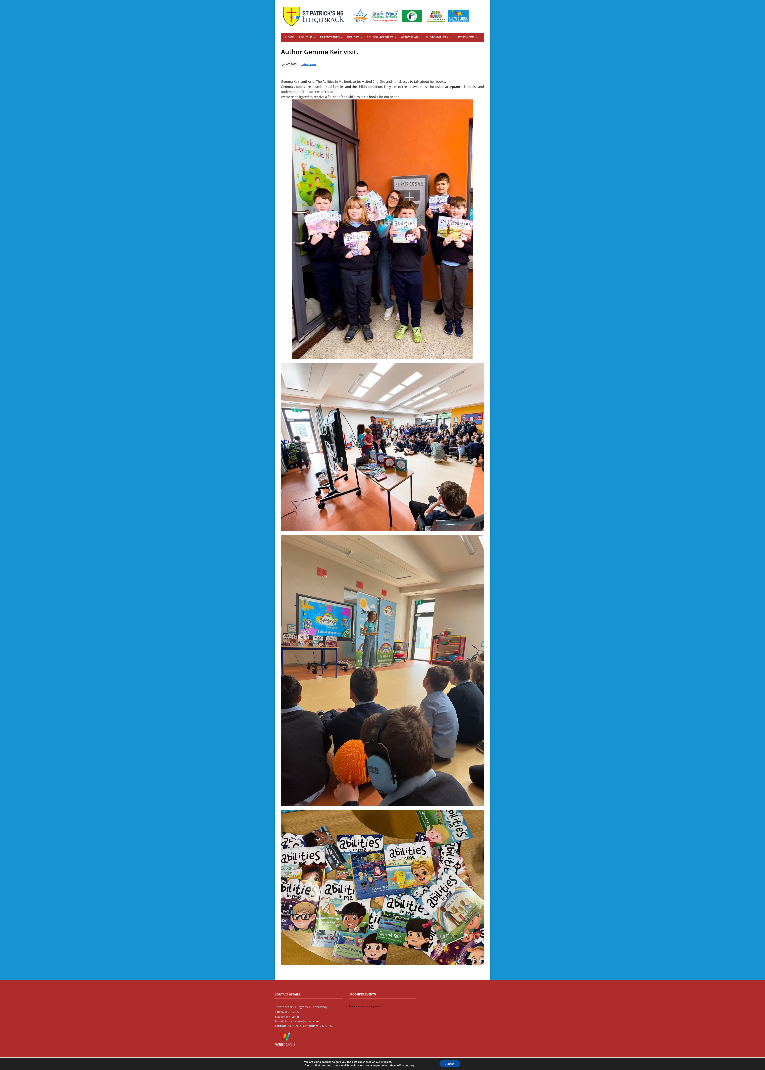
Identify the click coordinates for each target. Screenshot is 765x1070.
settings (410, 1065)
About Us (305, 37)
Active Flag (409, 37)
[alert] (382, 1006)
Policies (353, 37)
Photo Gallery (437, 37)
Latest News (465, 37)
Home (289, 37)
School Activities (380, 37)
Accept (449, 1064)
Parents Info (330, 37)
